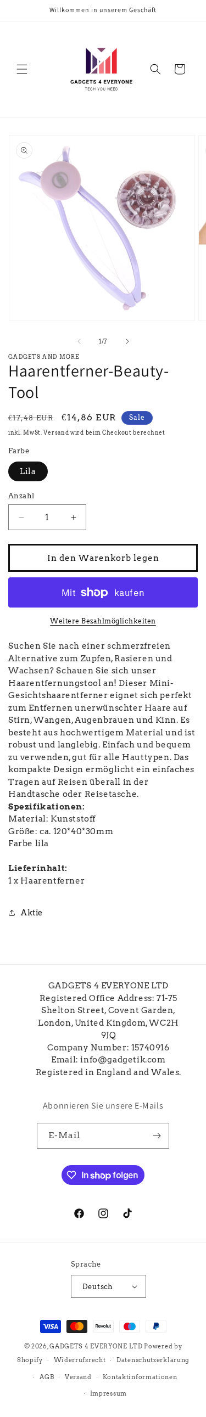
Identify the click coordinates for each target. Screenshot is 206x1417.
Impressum (108, 1393)
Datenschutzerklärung (152, 1360)
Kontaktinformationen (140, 1377)
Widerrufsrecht (80, 1360)
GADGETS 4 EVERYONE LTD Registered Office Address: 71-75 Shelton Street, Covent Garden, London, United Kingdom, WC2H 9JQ (108, 1010)
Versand (56, 432)
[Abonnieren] (156, 1136)
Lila (28, 471)
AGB (47, 1377)
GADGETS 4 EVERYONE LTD (95, 1346)
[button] (22, 69)
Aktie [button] (32, 912)
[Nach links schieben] (79, 341)
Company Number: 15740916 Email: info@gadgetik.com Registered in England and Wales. (108, 1060)
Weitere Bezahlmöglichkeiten (103, 621)
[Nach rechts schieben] (127, 341)
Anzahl (21, 496)
